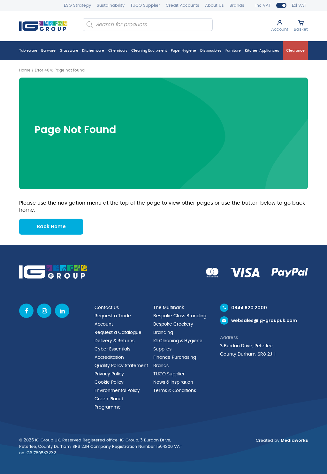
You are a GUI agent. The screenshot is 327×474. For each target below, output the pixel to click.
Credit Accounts (182, 6)
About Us (214, 6)
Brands (237, 6)
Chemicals (117, 50)
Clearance (295, 50)
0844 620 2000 (249, 308)
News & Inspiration (173, 382)
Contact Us (107, 307)
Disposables (211, 50)
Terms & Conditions (174, 390)
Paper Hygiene (183, 50)
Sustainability (111, 6)
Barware (48, 50)
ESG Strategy (77, 6)
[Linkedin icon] (62, 311)
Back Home (51, 226)
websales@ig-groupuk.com (264, 320)
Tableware (28, 50)
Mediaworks (294, 440)
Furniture (233, 50)
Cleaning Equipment (149, 50)
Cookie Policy (109, 382)
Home (24, 70)
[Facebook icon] (26, 311)
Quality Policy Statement (121, 366)
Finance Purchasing (174, 357)
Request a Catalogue (118, 332)
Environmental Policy (117, 390)
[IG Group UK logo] (43, 26)
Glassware (69, 50)
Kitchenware (93, 50)
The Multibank (168, 307)
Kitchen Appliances (262, 50)
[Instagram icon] (44, 311)
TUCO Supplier (145, 6)
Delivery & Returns (114, 341)
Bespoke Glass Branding (179, 316)
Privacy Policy (109, 374)
